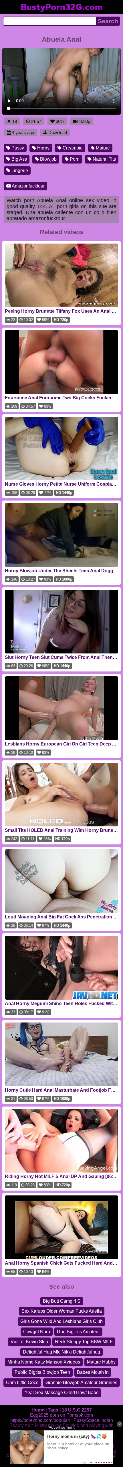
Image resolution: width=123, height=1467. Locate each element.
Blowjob (48, 159)
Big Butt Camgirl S (61, 1301)
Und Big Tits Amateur (78, 1331)
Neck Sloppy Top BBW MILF (84, 1341)
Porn (74, 159)
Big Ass (18, 159)
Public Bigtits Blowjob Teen (42, 1372)
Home (37, 1410)
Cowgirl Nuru (36, 1331)
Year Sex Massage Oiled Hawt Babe (62, 1392)
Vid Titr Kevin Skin (29, 1341)
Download (57, 132)
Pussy (17, 147)
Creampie (72, 147)
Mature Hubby (101, 1362)
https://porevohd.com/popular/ (40, 1420)
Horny (42, 147)
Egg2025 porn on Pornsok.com (61, 1415)
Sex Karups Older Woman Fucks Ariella (61, 1311)
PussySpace (86, 1420)
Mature (102, 147)
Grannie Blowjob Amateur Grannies (81, 1382)
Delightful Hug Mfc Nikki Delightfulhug (61, 1352)
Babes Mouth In (93, 1372)
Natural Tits (104, 159)
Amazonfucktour (28, 186)
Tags (53, 1410)
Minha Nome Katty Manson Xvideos (43, 1362)
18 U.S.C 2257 (77, 1410)
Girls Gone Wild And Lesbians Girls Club (61, 1321)
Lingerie (19, 170)
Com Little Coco (22, 1382)
